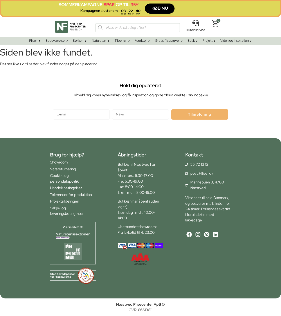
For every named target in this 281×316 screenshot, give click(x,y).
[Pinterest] (207, 234)
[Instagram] (198, 234)
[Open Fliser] (39, 40)
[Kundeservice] (195, 23)
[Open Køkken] (85, 40)
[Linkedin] (215, 234)
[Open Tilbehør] (129, 40)
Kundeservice (195, 30)
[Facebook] (189, 234)
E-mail (58, 107)
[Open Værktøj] (149, 40)
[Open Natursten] (108, 40)
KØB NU (159, 8)
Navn (116, 107)
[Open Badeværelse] (67, 40)
